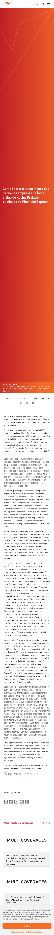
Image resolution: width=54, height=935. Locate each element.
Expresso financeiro (33, 773)
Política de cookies (17, 932)
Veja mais (46, 823)
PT (37, 4)
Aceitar (27, 926)
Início (5, 384)
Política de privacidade (34, 932)
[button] (44, 4)
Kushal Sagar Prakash (16, 398)
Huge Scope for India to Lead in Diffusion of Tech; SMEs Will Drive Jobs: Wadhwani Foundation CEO (25, 900)
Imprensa (13, 384)
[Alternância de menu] (48, 4)
